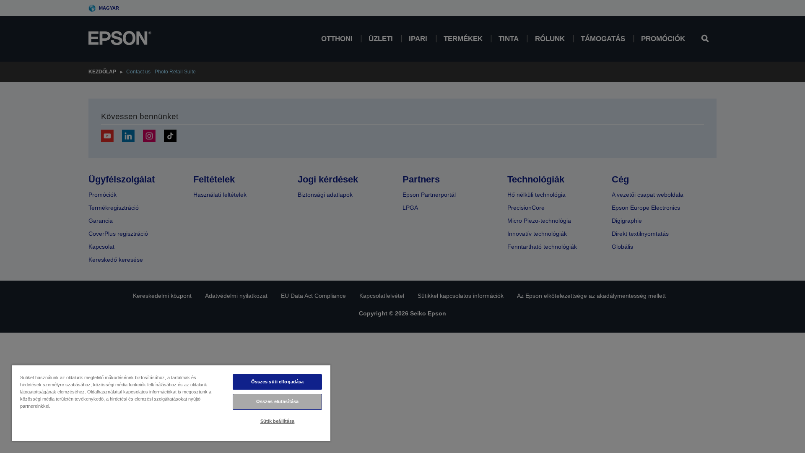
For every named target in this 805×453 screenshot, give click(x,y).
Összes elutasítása (277, 401)
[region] (171, 402)
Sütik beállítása (277, 421)
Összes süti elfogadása (277, 381)
